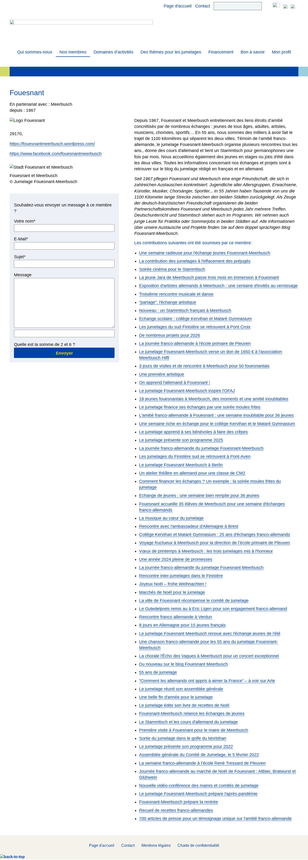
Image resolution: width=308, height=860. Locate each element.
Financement (220, 52)
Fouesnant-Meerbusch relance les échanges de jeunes (191, 713)
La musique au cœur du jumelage (171, 518)
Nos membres (72, 52)
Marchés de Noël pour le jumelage (172, 592)
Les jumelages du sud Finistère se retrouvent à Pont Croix (194, 326)
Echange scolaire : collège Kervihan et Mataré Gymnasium (195, 318)
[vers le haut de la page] (12, 856)
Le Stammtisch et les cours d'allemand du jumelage (188, 722)
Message (23, 274)
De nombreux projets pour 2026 (169, 335)
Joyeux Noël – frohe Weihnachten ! (172, 584)
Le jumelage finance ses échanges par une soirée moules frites (199, 407)
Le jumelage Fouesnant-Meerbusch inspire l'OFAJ (187, 390)
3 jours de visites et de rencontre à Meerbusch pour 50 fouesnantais (204, 366)
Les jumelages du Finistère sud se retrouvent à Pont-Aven (194, 456)
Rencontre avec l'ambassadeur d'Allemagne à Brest (188, 526)
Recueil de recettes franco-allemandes (176, 810)
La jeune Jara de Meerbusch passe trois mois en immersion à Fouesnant (209, 277)
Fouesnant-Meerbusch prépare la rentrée (178, 802)
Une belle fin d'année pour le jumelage (176, 697)
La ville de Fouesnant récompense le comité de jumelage (194, 600)
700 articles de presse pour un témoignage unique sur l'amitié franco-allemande (215, 818)
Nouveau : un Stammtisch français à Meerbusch (185, 310)
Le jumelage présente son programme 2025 (181, 440)
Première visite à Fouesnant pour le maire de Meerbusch (193, 730)
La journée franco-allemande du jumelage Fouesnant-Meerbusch (201, 448)
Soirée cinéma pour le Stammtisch (172, 269)
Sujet (24, 257)
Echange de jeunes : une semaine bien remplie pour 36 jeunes (199, 495)
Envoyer (64, 353)
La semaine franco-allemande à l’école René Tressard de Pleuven (202, 763)
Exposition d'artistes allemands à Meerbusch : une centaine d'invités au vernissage (218, 285)
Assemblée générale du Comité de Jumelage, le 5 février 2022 (199, 754)
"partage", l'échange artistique (167, 302)
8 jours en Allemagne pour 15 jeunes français (182, 625)
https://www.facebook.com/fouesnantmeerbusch (56, 153)
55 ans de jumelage (158, 672)
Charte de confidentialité (198, 845)
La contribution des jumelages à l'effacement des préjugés (194, 261)
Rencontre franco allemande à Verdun (175, 617)
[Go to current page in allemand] (285, 6)
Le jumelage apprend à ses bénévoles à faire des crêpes (193, 432)
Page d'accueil (178, 6)
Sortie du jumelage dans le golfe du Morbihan (182, 738)
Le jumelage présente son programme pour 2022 (186, 746)
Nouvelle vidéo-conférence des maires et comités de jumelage (198, 785)
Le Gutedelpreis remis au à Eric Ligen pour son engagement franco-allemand (213, 608)
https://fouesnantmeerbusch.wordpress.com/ (52, 143)
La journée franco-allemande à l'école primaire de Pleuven (195, 343)
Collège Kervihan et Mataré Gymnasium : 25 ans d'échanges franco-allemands (214, 534)
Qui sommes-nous (34, 52)
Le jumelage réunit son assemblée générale (181, 689)
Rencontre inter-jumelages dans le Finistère (181, 575)
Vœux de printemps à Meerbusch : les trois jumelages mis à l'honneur (206, 551)
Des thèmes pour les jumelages (171, 52)
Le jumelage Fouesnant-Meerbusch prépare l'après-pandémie (198, 793)
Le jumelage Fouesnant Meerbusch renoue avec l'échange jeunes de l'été (209, 633)
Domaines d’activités (113, 52)
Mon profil (281, 52)
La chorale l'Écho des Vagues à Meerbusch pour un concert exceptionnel (209, 656)
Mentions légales (156, 845)
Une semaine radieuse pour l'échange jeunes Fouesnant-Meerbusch (204, 253)
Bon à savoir (253, 52)
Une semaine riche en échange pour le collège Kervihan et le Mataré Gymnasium (217, 423)
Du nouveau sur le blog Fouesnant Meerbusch (183, 664)
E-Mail (24, 239)
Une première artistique (161, 374)
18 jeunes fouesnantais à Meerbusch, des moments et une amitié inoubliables (213, 399)
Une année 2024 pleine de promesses (175, 559)
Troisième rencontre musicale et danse (176, 294)
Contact (202, 6)
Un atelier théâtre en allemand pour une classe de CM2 (192, 473)
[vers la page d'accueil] (81, 30)
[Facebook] (276, 6)
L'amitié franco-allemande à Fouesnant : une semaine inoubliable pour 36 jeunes (216, 415)
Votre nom (24, 221)
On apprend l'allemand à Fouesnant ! (174, 382)
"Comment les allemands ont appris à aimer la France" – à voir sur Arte (207, 680)
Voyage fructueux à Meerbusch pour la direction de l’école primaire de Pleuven (214, 542)
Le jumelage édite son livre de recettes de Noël (184, 705)
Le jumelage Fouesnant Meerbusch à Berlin (181, 465)
